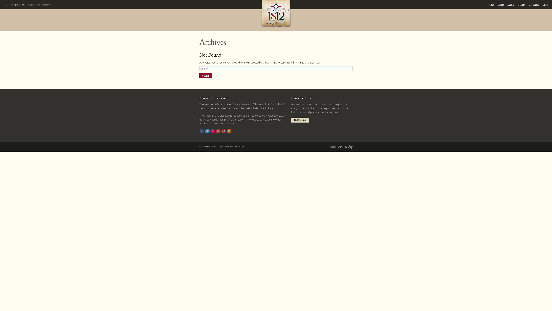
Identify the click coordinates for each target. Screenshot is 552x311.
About (491, 4)
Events (510, 4)
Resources (534, 4)
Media (501, 4)
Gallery (521, 4)
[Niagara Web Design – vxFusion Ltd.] (350, 147)
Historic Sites (300, 120)
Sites (545, 4)
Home (483, 4)
